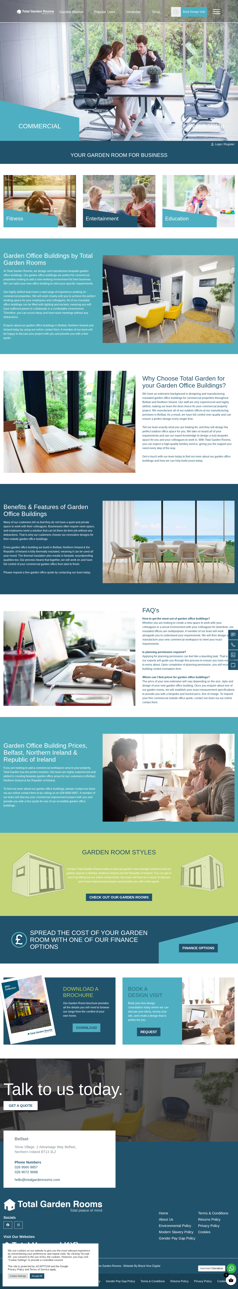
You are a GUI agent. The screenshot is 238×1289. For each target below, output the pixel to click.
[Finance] (233, 655)
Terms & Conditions (213, 1213)
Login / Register (225, 144)
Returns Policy (209, 1219)
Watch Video (206, 126)
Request (148, 1032)
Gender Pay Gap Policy (177, 1238)
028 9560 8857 (69, 792)
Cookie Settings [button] (18, 1276)
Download (86, 1028)
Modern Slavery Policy (176, 1232)
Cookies (204, 1232)
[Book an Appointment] (233, 635)
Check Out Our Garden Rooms (119, 897)
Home (163, 1213)
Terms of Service (39, 1269)
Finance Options (198, 948)
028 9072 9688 (26, 1172)
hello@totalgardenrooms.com (37, 1180)
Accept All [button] (37, 1276)
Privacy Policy (209, 1226)
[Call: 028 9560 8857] (233, 645)
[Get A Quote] (233, 665)
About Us (166, 1219)
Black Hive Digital (149, 1265)
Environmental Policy (175, 1226)
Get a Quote (20, 1106)
